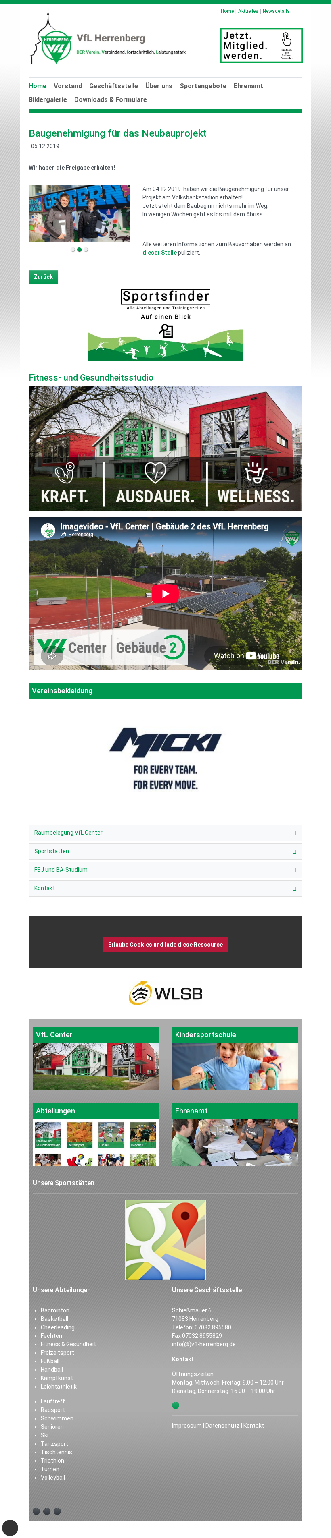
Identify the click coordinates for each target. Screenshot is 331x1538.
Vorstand (68, 86)
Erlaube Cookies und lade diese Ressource (165, 944)
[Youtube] (46, 1511)
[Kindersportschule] (235, 1058)
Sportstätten (51, 851)
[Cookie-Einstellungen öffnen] (10, 1528)
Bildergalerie (48, 100)
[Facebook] (36, 1511)
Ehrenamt (248, 86)
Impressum (187, 1425)
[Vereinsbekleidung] (165, 737)
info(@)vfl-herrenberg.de (204, 1344)
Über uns (158, 86)
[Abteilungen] (96, 1135)
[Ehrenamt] (235, 1135)
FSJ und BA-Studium (61, 869)
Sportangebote (203, 86)
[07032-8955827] (175, 1405)
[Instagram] (57, 1511)
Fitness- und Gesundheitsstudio (91, 378)
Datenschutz (222, 1425)
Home (37, 86)
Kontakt (44, 888)
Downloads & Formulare (110, 100)
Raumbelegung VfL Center (68, 832)
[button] (159, 95)
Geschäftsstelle (113, 86)
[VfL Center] (96, 1058)
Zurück (43, 277)
